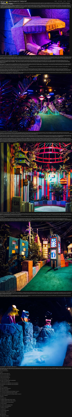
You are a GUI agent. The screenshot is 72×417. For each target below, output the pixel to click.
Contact (69, 1)
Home (55, 1)
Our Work (60, 1)
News (64, 1)
